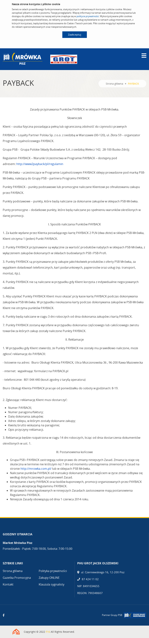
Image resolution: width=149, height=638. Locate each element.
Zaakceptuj (74, 34)
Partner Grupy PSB (112, 615)
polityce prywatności (87, 16)
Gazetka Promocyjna (17, 578)
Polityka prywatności (53, 571)
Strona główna (114, 83)
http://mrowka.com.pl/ (36, 469)
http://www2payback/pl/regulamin (39, 164)
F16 (48, 631)
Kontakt (8, 584)
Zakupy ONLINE (49, 578)
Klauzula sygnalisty (51, 584)
